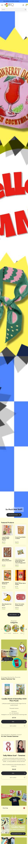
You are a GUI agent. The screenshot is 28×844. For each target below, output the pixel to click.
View (13, 721)
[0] (26, 5)
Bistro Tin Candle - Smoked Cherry (20, 604)
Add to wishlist (13, 726)
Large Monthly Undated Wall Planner (5, 538)
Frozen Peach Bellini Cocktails (20, 538)
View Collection (13, 614)
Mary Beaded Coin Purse (6, 604)
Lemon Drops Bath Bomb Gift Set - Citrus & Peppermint (20, 561)
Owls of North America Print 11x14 (6, 560)
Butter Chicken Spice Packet (20, 584)
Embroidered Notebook (5, 583)
